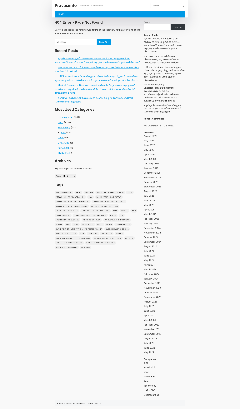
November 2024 (152, 232)
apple (130, 192)
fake (115, 211)
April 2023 (149, 315)
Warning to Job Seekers (66, 247)
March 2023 (150, 320)
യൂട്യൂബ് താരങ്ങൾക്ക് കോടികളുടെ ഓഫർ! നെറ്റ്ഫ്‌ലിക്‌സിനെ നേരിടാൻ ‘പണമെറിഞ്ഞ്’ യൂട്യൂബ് (162, 108)
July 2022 (149, 343)
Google (124, 211)
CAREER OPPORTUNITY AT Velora (104, 206)
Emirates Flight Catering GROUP (95, 211)
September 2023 (152, 297)
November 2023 (152, 287)
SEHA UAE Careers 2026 (66, 234)
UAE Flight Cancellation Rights (107, 238)
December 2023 (152, 283)
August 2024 (150, 246)
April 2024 (149, 264)
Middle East (64, 153)
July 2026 (149, 140)
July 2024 (149, 251)
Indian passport (63, 215)
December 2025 (152, 172)
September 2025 (152, 186)
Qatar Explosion (123, 224)
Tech (82, 234)
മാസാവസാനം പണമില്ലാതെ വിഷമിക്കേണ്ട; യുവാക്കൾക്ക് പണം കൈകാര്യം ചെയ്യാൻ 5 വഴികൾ (161, 59)
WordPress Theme (84, 403)
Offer (99, 224)
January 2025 (151, 223)
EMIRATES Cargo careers (67, 211)
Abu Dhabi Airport (64, 192)
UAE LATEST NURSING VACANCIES (69, 243)
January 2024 (151, 278)
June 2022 (149, 347)
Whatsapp (85, 247)
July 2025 (149, 195)
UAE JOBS (63, 142)
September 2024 (152, 241)
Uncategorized (65, 117)
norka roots (87, 224)
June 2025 (149, 200)
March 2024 (150, 269)
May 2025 (149, 205)
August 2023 (150, 301)
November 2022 (152, 329)
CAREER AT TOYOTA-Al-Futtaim (109, 197)
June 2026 (149, 145)
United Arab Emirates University (100, 243)
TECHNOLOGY (106, 234)
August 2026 (150, 136)
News (75, 224)
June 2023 (149, 310)
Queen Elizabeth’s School (117, 229)
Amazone (89, 192)
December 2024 (152, 228)
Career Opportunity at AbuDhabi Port (72, 202)
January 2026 (151, 168)
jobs (63, 132)
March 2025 (150, 214)
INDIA (134, 211)
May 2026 (149, 149)
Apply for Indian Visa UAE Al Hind (70, 197)
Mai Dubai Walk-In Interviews (116, 220)
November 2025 (152, 177)
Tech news (93, 234)
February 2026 (151, 163)
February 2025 (151, 218)
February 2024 (151, 274)
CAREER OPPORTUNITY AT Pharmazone (71, 206)
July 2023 (149, 306)
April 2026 (149, 154)
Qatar (61, 137)
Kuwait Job (64, 148)
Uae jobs (129, 238)
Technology (64, 127)
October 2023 (151, 292)
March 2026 (150, 159)
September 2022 (152, 333)
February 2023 (151, 324)
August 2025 (150, 191)
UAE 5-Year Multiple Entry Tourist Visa (73, 238)
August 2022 (150, 338)
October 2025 (151, 182)
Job (121, 215)
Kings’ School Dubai (92, 220)
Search (147, 22)
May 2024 (149, 260)
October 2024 (151, 237)
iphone (113, 215)
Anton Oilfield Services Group (110, 192)
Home (61, 14)
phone (109, 224)
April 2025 (149, 209)
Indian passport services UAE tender (90, 215)
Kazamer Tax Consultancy (67, 220)
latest (60, 122)
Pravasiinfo (66, 5)
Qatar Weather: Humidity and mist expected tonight (79, 229)
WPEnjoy (98, 403)
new (68, 224)
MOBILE (59, 224)
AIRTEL (78, 192)
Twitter (119, 234)
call (90, 197)
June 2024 (149, 255)
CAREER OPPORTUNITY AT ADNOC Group (109, 202)
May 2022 (149, 352)
